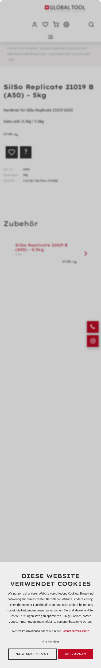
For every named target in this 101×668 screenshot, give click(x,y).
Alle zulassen (75, 654)
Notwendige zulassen (32, 654)
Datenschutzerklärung (75, 631)
